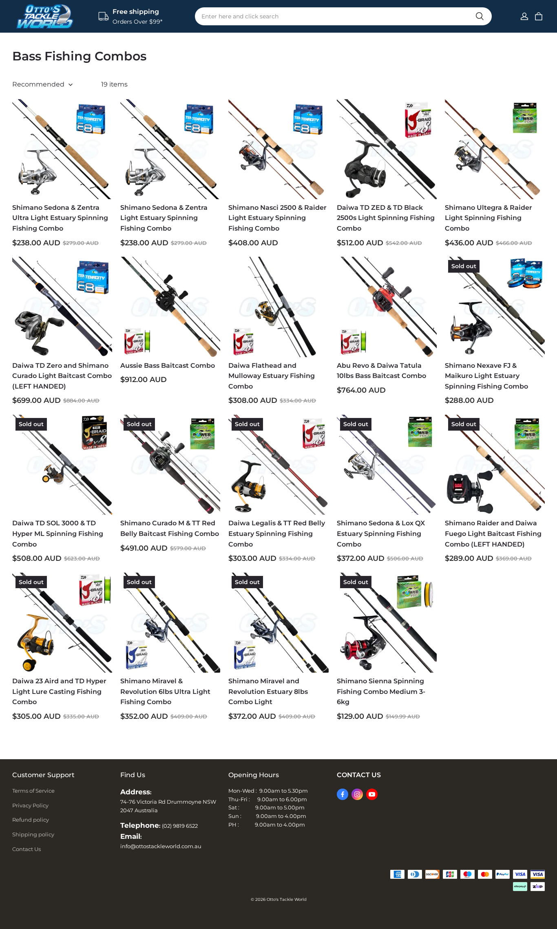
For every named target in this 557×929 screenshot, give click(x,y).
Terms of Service (33, 790)
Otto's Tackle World (287, 899)
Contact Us (26, 849)
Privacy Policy (30, 805)
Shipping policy (33, 834)
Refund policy (30, 819)
